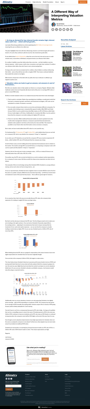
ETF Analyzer (28, 388)
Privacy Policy (68, 376)
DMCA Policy (67, 390)
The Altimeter (28, 393)
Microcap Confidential (29, 390)
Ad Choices (67, 379)
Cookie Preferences (69, 386)
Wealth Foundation (48, 2)
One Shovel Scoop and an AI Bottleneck (77, 68)
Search (84, 103)
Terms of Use (67, 388)
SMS (66, 393)
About (57, 2)
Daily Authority (37, 2)
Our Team (47, 376)
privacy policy (29, 364)
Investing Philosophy (49, 379)
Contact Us (67, 395)
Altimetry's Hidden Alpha (30, 376)
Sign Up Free (83, 2)
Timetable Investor (29, 395)
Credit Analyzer (28, 383)
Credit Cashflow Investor (30, 386)
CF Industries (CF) (20, 132)
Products (28, 2)
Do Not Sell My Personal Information (72, 381)
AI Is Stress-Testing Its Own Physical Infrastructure (78, 85)
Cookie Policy (68, 383)
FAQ (46, 381)
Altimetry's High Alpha (29, 379)
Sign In (62, 2)
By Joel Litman (60, 24)
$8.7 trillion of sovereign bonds (44, 45)
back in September (21, 56)
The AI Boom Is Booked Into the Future (78, 53)
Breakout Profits (28, 381)
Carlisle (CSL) (31, 132)
